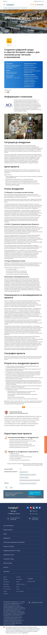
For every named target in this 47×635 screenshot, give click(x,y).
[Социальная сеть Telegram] (37, 508)
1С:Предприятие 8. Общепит (31, 76)
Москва (5, 577)
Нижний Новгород (20, 584)
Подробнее (24, 632)
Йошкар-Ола (6, 581)
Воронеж (5, 579)
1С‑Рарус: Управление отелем (31, 78)
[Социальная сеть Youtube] (31, 508)
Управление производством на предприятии (28, 474)
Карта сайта (6, 571)
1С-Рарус (5, 7)
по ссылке (11, 624)
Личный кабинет (9, 525)
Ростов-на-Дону (6, 589)
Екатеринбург (19, 579)
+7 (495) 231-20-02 (37, 1)
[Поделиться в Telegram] (25, 27)
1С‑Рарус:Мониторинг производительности (29, 85)
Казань (17, 581)
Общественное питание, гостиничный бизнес (28, 483)
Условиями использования (13, 617)
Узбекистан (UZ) (31, 581)
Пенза (17, 586)
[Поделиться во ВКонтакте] (22, 27)
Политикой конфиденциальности (17, 630)
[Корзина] (33, 4)
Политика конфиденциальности (14, 603)
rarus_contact (35, 513)
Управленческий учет (24, 472)
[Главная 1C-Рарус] (17, 5)
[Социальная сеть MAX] (40, 508)
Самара (5, 591)
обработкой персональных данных (13, 620)
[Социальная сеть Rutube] (34, 508)
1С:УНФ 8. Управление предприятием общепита (29, 80)
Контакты (5, 567)
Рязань (17, 589)
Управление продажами (24, 477)
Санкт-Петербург (20, 591)
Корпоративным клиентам (14, 7)
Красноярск (6, 584)
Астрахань (18, 577)
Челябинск (5, 593)
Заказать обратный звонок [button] (34, 493)
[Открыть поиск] (31, 4)
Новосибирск (6, 586)
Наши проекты (24, 7)
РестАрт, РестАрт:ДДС (29, 83)
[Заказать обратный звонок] (43, 1)
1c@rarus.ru (33, 497)
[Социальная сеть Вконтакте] (28, 508)
